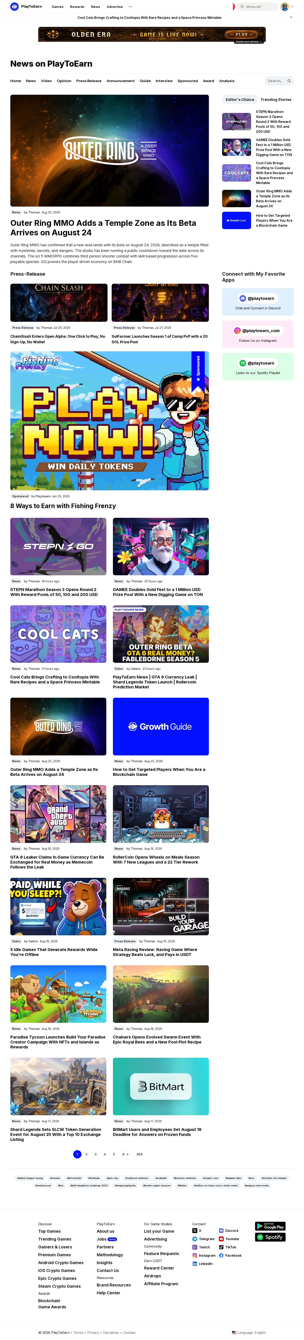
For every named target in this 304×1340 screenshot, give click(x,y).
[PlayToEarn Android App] (270, 1226)
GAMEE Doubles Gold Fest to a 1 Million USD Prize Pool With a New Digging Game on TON (158, 592)
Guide (145, 81)
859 (140, 1154)
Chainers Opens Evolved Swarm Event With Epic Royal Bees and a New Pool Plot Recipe (157, 1039)
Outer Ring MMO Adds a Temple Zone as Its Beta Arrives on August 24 (54, 772)
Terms (78, 1332)
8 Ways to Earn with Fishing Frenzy (63, 506)
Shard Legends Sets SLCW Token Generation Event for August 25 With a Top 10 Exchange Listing (108, 226)
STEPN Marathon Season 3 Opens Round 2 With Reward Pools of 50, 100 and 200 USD (54, 592)
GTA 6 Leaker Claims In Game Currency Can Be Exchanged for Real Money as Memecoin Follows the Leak (57, 862)
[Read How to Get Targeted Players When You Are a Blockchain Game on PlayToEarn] (161, 726)
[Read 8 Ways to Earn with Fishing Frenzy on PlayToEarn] (109, 420)
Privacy (93, 1332)
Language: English (251, 1332)
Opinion (64, 81)
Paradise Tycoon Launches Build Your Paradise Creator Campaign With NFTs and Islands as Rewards (57, 1042)
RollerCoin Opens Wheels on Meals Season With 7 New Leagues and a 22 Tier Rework (156, 860)
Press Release (89, 81)
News (31, 81)
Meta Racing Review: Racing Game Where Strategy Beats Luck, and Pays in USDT (155, 952)
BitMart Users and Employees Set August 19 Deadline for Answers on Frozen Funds (157, 1132)
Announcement (121, 81)
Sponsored (188, 81)
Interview (164, 81)
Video (46, 81)
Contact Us (108, 1270)
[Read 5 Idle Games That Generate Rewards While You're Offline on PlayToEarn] (58, 906)
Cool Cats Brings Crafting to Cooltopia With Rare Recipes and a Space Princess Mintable (55, 679)
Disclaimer (111, 1332)
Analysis (227, 81)
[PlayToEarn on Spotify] (270, 1237)
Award (208, 81)
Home (15, 81)
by (32, 211)
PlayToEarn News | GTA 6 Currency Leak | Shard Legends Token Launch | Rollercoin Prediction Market (149, 18)
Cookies (129, 1332)
